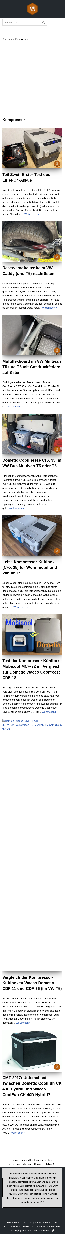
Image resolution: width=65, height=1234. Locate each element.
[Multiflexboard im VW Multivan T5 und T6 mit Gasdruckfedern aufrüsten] (32, 335)
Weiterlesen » (31, 214)
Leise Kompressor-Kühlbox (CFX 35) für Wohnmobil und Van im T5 (29, 567)
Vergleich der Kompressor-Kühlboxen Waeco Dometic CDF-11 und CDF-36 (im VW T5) (32, 983)
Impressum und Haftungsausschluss (32, 1159)
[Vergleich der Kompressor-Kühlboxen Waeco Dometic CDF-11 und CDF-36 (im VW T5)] (32, 845)
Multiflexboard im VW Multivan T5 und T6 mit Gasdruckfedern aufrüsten (31, 367)
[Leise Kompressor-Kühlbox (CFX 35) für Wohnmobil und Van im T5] (32, 535)
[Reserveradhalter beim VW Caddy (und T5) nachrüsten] (32, 241)
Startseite (7, 39)
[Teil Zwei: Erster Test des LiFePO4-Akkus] (32, 148)
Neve (14, 1230)
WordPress (45, 1230)
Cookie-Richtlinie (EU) (46, 1164)
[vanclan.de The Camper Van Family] (32, 8)
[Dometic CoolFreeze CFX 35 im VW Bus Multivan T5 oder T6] (32, 434)
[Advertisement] (32, 79)
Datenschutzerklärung (19, 1164)
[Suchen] (44, 22)
